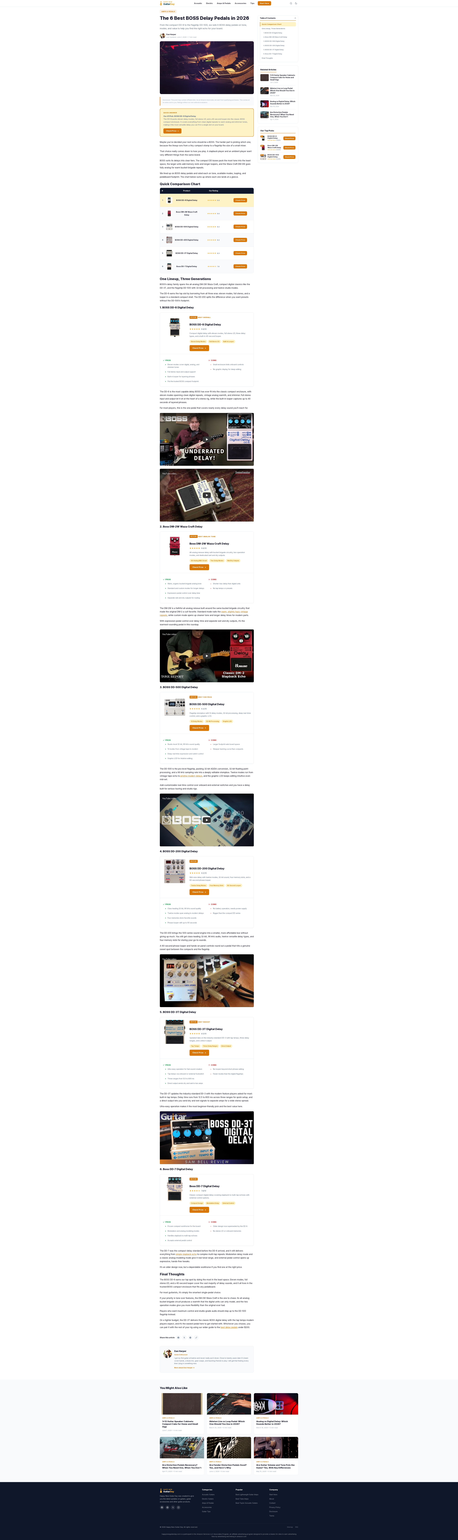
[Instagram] (178, 1507)
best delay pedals (229, 1327)
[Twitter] (173, 1507)
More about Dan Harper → (184, 1368)
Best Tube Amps (242, 1499)
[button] (207, 439)
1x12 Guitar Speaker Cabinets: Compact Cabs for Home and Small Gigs (282, 77)
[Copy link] (196, 1337)
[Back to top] (451, 1536)
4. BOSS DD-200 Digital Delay (273, 45)
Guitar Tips (206, 1511)
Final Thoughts (267, 58)
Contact (272, 1503)
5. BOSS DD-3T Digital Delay (273, 50)
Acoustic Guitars (208, 1495)
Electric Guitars (208, 1499)
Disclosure (273, 1511)
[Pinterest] (167, 1507)
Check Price (171, 131)
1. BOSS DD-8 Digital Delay (272, 33)
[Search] (291, 3)
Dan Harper (171, 34)
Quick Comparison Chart (271, 24)
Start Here (264, 3)
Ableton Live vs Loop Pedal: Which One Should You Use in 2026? (282, 90)
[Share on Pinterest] (190, 1337)
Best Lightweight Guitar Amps (247, 1495)
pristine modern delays (191, 776)
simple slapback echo (186, 1254)
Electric (209, 3)
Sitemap (290, 1527)
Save (208, 68)
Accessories (240, 3)
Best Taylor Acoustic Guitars (247, 1503)
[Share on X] (184, 1337)
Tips (252, 3)
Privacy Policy (274, 1507)
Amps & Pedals (224, 3)
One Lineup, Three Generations (273, 28)
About (271, 1499)
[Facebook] (162, 1507)
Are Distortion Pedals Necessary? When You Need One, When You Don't (282, 114)
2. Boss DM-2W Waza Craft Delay (275, 37)
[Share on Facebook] (178, 1337)
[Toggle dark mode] (296, 3)
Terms (271, 1516)
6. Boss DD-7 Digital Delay (272, 54)
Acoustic (198, 3)
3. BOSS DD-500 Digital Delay (273, 41)
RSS (296, 1527)
